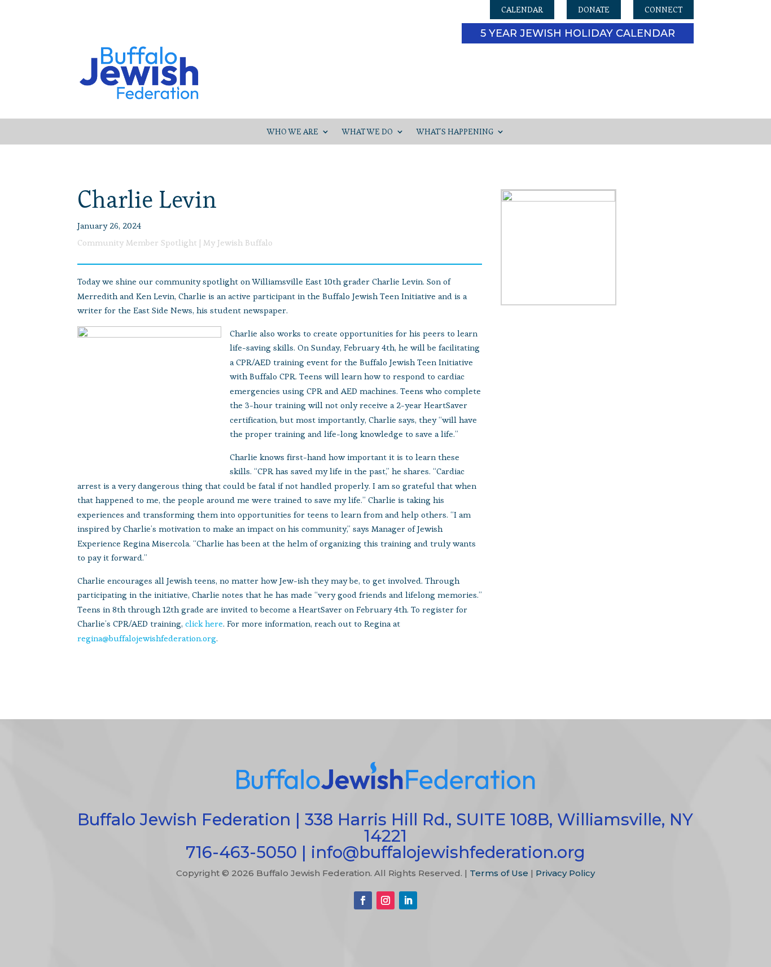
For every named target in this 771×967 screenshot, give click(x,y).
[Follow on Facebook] (363, 900)
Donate (594, 10)
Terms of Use (499, 873)
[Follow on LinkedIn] (408, 900)
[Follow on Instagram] (385, 900)
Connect (663, 10)
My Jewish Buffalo (238, 242)
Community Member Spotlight (137, 242)
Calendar (522, 10)
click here (204, 623)
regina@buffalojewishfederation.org (146, 638)
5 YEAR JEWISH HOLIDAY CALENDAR (577, 33)
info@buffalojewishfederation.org (448, 852)
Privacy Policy (565, 873)
